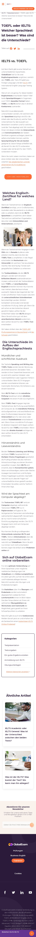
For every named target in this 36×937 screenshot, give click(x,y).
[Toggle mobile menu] (4, 4)
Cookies (18, 873)
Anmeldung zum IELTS (14, 660)
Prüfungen (18, 851)
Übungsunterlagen (13, 665)
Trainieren (18, 861)
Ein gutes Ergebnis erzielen (16, 655)
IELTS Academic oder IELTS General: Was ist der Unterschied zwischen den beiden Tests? (16, 734)
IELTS (3, 13)
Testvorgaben (10, 650)
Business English (18, 855)
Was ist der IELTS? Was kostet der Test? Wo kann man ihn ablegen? (17, 780)
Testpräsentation (13, 13)
